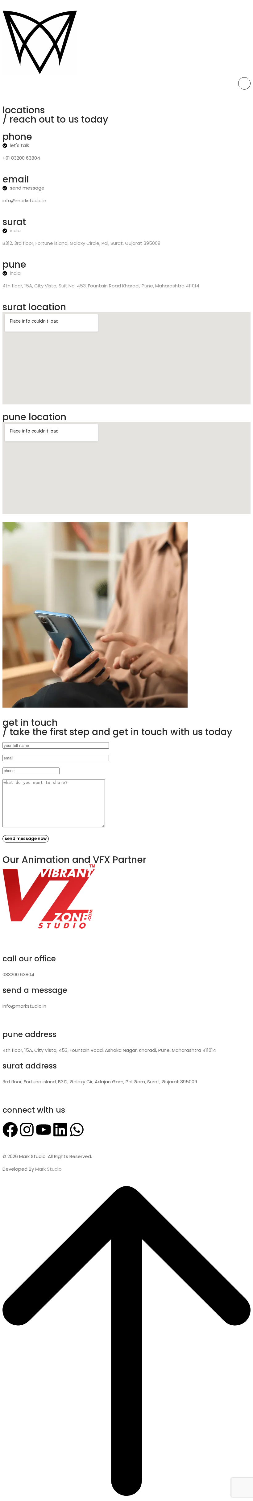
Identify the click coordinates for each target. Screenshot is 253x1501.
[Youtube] (43, 1129)
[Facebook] (10, 1129)
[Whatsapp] (77, 1129)
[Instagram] (27, 1129)
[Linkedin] (60, 1129)
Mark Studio (48, 1169)
